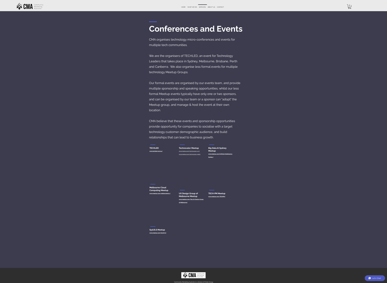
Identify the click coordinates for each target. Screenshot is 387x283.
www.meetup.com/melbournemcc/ (160, 193)
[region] (161, 162)
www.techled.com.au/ (156, 151)
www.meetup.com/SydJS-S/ (157, 233)
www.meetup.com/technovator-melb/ (190, 154)
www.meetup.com (184, 199)
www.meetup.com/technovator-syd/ (189, 151)
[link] (349, 6)
